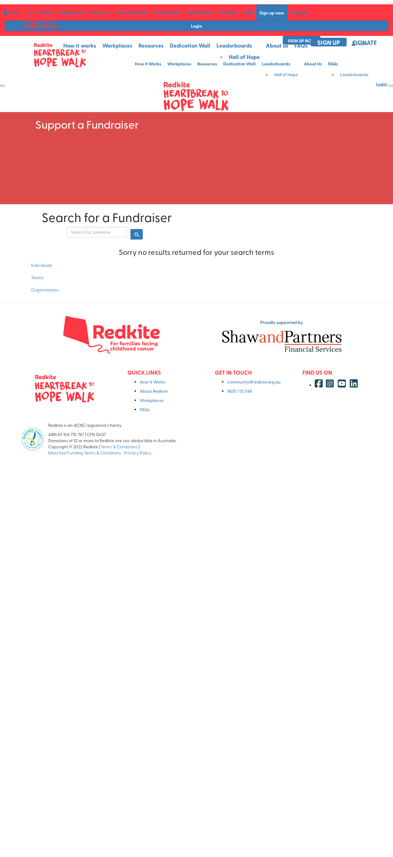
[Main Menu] (2, 86)
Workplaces (117, 45)
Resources (151, 45)
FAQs (301, 45)
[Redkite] (111, 335)
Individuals (41, 265)
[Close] (390, 86)
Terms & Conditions (119, 447)
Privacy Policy (138, 453)
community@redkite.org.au (254, 382)
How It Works (153, 382)
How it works (79, 45)
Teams (37, 277)
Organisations (45, 290)
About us (277, 45)
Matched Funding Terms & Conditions (85, 453)
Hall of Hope (244, 57)
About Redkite (154, 391)
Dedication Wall (190, 45)
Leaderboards (234, 45)
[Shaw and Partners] (281, 341)
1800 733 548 (239, 391)
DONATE (365, 42)
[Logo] (40, 20)
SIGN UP (328, 42)
